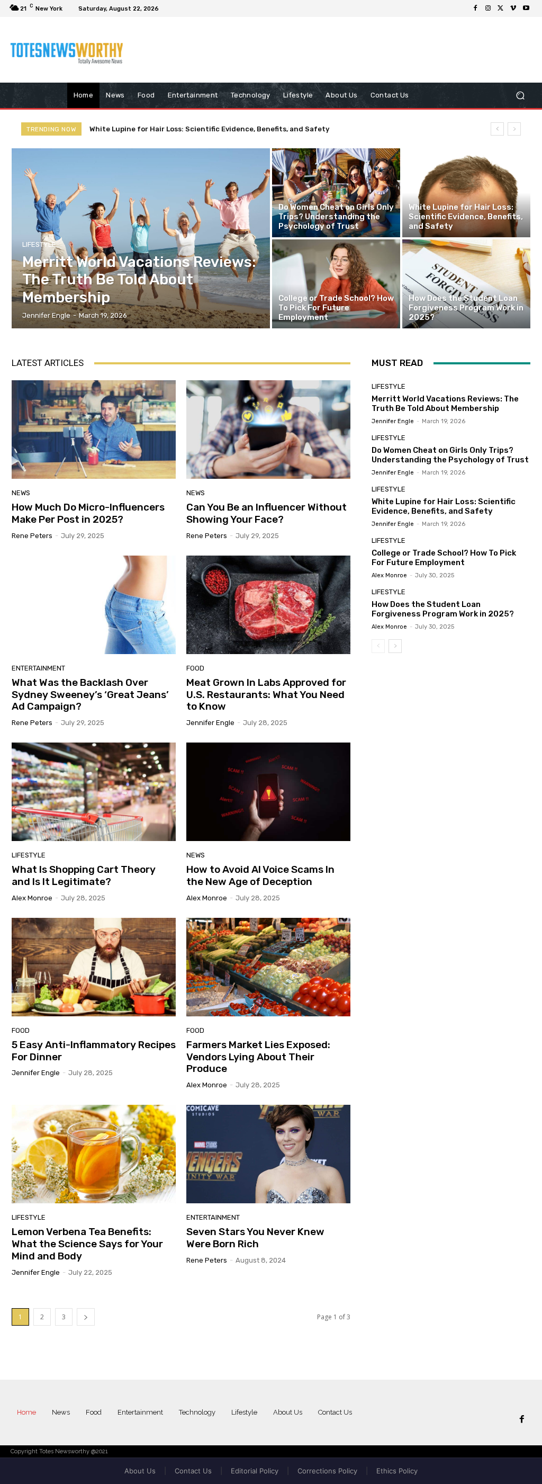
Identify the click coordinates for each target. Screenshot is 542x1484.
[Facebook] (475, 8)
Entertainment (38, 668)
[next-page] (86, 1317)
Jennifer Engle (210, 723)
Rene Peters (32, 536)
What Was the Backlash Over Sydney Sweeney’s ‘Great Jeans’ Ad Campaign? (90, 694)
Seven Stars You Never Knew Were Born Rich (255, 1238)
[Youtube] (526, 8)
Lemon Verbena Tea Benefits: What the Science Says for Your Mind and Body (87, 1244)
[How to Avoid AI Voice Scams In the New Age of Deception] (268, 792)
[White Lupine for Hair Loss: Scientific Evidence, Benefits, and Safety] (466, 192)
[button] (520, 95)
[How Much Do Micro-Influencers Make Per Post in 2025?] (94, 429)
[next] (514, 129)
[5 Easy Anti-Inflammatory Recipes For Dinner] (94, 967)
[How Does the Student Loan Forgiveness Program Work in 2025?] (466, 283)
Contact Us (193, 1471)
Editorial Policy (254, 1471)
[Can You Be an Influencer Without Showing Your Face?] (268, 429)
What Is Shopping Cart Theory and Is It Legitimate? (84, 875)
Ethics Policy (397, 1471)
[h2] (68, 50)
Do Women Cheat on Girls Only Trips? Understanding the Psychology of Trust (450, 454)
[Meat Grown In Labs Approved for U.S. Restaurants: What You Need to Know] (268, 605)
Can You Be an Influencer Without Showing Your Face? (266, 513)
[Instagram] (488, 8)
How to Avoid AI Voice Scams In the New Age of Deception (260, 875)
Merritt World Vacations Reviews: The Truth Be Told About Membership (445, 403)
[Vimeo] (513, 8)
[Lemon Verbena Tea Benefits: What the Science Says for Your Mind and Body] (94, 1154)
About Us (140, 1471)
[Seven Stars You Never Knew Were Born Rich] (268, 1154)
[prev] (497, 129)
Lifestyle (39, 244)
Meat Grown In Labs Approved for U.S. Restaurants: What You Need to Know (266, 694)
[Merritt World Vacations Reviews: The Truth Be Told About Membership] (141, 238)
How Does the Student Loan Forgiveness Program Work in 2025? (443, 609)
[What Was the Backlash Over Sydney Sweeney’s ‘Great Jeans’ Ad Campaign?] (94, 605)
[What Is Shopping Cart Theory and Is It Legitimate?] (94, 792)
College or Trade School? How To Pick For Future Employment (197, 129)
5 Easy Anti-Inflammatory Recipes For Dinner (94, 1051)
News (21, 492)
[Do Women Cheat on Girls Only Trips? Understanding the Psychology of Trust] (336, 192)
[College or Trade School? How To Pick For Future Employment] (336, 283)
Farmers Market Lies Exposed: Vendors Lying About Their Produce (258, 1057)
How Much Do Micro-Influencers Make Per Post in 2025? (88, 513)
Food (195, 668)
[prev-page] (378, 646)
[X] (500, 8)
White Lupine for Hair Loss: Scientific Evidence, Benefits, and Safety (444, 506)
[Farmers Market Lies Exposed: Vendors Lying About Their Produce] (268, 967)
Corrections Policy (327, 1471)
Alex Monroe (32, 898)
